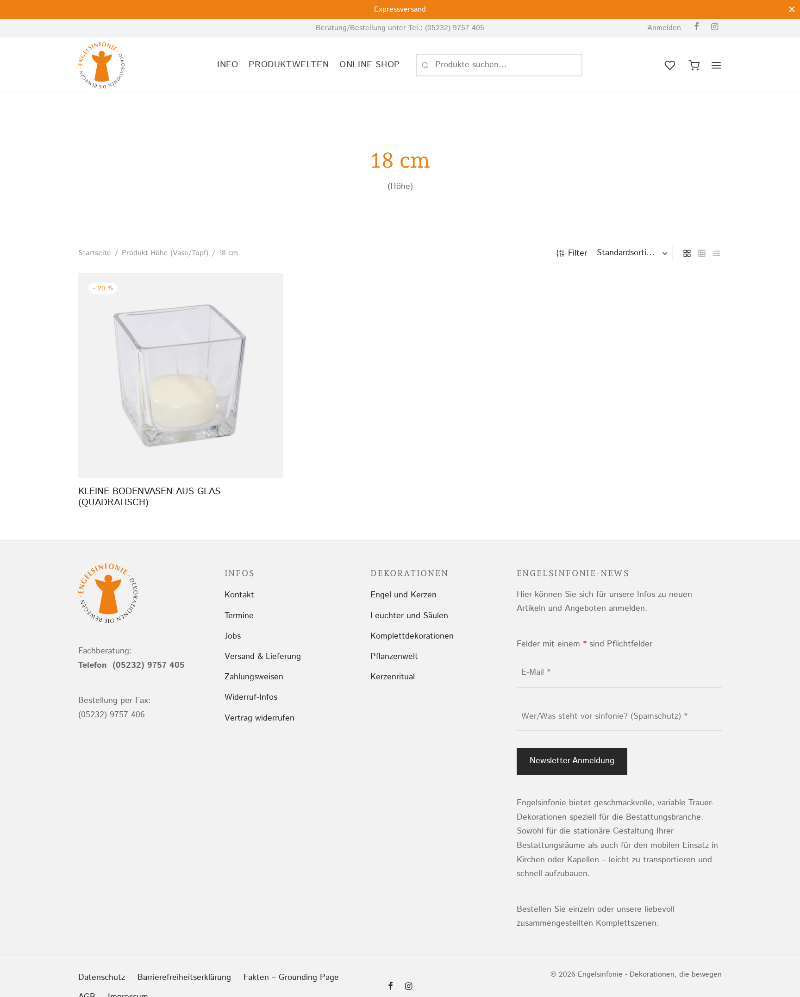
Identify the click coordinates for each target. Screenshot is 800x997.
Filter (577, 253)
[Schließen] (791, 9)
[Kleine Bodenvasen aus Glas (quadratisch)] (180, 375)
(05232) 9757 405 (454, 28)
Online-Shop (369, 64)
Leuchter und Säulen (409, 616)
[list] (717, 253)
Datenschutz (101, 978)
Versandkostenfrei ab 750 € (527, 9)
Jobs (233, 636)
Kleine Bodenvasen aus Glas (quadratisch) (149, 497)
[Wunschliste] (670, 65)
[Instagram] (714, 28)
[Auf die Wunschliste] (160, 456)
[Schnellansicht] (201, 456)
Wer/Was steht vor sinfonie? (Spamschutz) (604, 716)
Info (227, 64)
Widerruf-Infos (251, 697)
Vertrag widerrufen (259, 718)
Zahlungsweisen (254, 677)
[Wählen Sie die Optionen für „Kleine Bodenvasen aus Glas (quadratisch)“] (181, 456)
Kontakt (239, 595)
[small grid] (702, 253)
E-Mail (535, 672)
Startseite (94, 253)
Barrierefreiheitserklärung (184, 978)
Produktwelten (289, 64)
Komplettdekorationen (412, 636)
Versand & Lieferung (263, 657)
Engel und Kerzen (403, 595)
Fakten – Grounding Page (291, 978)
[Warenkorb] (694, 65)
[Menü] (716, 65)
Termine (239, 616)
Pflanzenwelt (394, 657)
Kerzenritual (392, 677)
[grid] (687, 253)
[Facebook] (696, 28)
